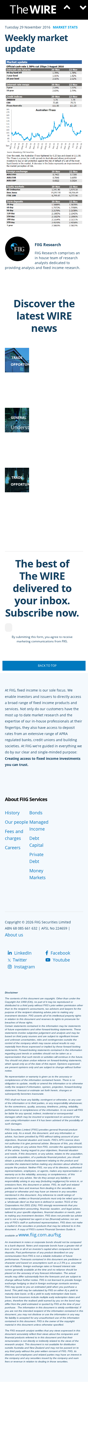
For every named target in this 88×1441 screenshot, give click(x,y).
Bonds (36, 813)
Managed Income (38, 825)
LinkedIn (22, 953)
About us (14, 935)
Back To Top (47, 666)
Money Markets (37, 874)
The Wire (35, 10)
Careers (13, 847)
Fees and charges (14, 834)
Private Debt (36, 857)
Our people (16, 822)
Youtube (61, 960)
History (12, 813)
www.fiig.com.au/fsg (40, 1235)
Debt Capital (36, 841)
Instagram (24, 967)
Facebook (59, 953)
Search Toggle (66, 10)
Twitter (19, 960)
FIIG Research (48, 244)
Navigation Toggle (80, 10)
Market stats (65, 27)
